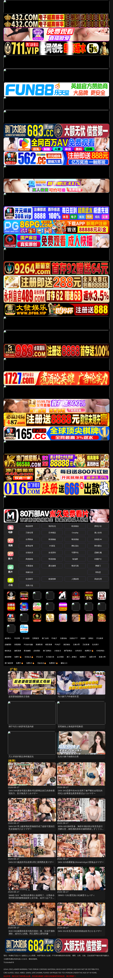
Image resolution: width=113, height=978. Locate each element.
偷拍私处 (8, 650)
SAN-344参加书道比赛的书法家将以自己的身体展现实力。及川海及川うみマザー (32, 791)
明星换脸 (52, 559)
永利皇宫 (78, 650)
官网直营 (35, 638)
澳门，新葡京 (72, 657)
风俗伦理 (98, 579)
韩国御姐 (52, 539)
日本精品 (52, 532)
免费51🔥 (18, 657)
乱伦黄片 (95, 644)
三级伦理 (29, 532)
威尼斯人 (8, 638)
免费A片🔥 (30, 663)
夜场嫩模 (27, 650)
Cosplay (75, 532)
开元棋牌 (26, 638)
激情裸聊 (8, 657)
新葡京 (90, 638)
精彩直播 (48, 644)
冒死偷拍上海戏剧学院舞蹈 (70, 726)
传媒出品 (29, 572)
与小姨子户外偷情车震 (68, 696)
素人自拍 (98, 532)
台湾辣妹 (29, 539)
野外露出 (98, 546)
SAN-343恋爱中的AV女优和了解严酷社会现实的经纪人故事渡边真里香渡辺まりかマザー (80, 791)
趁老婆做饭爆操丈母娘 (19, 696)
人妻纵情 (75, 579)
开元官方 (39, 657)
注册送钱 (63, 638)
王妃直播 (86, 644)
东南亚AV (98, 539)
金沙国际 (60, 657)
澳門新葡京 (68, 650)
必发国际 (36, 650)
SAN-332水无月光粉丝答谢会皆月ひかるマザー (80, 931)
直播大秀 (102, 657)
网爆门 (98, 565)
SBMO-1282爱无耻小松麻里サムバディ (76, 895)
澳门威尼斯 (9, 663)
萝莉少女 (98, 526)
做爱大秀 (92, 657)
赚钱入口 (64, 663)
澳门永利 (45, 638)
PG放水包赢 (28, 644)
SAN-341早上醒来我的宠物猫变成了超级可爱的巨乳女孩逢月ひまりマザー (32, 827)
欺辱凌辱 (29, 546)
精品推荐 (29, 526)
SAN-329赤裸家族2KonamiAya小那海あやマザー (81, 862)
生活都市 (29, 579)
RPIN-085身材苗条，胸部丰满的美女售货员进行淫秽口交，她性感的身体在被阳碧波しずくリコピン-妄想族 (81, 829)
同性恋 (98, 572)
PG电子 (54, 638)
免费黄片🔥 (53, 663)
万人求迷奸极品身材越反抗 (21, 756)
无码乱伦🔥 (29, 657)
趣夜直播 (17, 650)
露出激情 (52, 565)
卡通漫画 (29, 565)
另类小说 (29, 585)
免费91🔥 (19, 663)
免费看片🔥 (89, 650)
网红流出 (75, 546)
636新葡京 (100, 650)
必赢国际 (8, 644)
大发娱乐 (57, 650)
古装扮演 (29, 552)
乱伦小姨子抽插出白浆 (68, 756)
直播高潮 (39, 644)
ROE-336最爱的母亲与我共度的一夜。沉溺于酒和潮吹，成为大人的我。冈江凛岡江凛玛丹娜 (32, 932)
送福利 (82, 638)
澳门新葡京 (47, 650)
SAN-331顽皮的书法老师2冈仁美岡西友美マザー (31, 862)
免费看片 (83, 657)
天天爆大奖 (50, 657)
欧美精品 (75, 526)
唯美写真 (75, 565)
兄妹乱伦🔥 (41, 663)
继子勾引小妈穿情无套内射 (21, 726)
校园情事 (52, 579)
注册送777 (74, 638)
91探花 (52, 546)
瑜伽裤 (75, 559)
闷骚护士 (98, 559)
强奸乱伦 (52, 526)
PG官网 (17, 638)
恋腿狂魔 (98, 552)
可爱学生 (75, 552)
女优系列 (52, 552)
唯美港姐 (75, 539)
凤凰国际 (17, 644)
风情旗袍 (29, 559)
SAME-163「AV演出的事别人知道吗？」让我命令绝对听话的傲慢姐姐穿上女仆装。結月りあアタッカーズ (32, 898)
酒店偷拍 (66, 644)
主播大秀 (76, 644)
